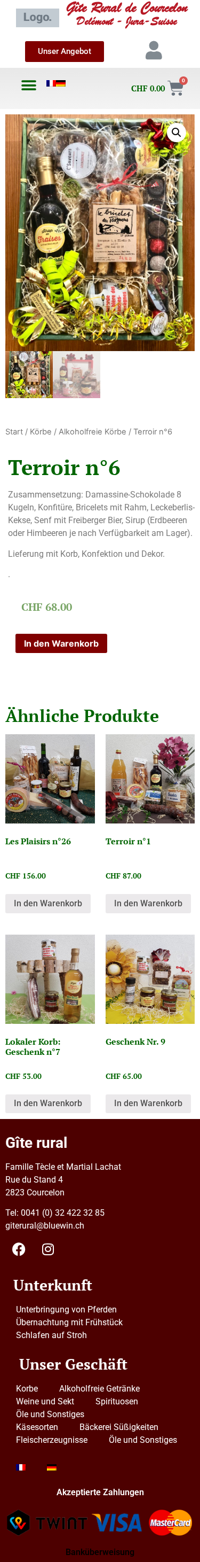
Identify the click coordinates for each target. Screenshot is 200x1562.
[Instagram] (48, 1249)
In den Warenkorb (61, 643)
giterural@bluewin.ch (44, 1226)
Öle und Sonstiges (50, 1414)
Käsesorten (37, 1427)
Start (14, 432)
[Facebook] (18, 1249)
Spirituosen (116, 1401)
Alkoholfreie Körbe (92, 432)
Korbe (27, 1389)
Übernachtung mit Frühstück (69, 1322)
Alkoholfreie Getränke (99, 1389)
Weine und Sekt (45, 1401)
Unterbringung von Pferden (66, 1309)
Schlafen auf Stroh (51, 1335)
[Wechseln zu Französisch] (51, 83)
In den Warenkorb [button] (48, 903)
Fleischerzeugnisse (51, 1440)
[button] (29, 85)
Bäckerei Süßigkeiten (118, 1427)
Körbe (41, 432)
